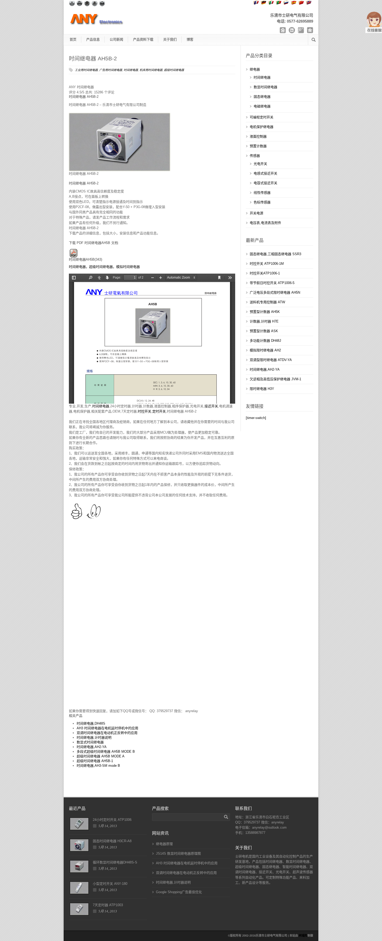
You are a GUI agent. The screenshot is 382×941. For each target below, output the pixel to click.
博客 (190, 39)
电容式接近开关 (265, 183)
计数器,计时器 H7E (264, 321)
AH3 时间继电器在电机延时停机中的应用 (107, 728)
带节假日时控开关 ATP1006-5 (272, 283)
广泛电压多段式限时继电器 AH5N (275, 292)
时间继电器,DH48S (91, 723)
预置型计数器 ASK (264, 331)
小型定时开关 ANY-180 (110, 884)
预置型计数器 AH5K (265, 312)
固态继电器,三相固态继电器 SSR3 (275, 254)
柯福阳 (303, 935)
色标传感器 (262, 202)
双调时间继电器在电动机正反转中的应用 (107, 733)
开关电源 (256, 213)
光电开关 (260, 164)
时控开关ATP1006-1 (265, 273)
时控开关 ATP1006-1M (267, 264)
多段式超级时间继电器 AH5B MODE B (106, 751)
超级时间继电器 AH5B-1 (95, 761)
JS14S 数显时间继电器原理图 (178, 853)
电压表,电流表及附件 (265, 223)
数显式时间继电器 (90, 742)
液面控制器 (258, 136)
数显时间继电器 (265, 87)
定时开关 (159, 411)
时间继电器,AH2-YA (92, 747)
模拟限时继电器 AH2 (265, 350)
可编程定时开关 (261, 117)
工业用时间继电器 (86, 70)
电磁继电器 (262, 106)
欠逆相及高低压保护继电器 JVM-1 (275, 379)
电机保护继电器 (261, 127)
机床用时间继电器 (151, 70)
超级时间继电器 (174, 70)
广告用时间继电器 (110, 70)
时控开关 (144, 411)
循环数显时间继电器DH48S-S (115, 862)
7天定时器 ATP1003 (108, 905)
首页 (73, 39)
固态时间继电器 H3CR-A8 (112, 841)
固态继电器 (262, 97)
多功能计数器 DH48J (265, 341)
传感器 (255, 156)
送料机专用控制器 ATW (267, 302)
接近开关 (211, 406)
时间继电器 (131, 70)
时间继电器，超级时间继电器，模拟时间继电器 (104, 267)
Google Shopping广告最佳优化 (179, 892)
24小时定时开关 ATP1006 (112, 820)
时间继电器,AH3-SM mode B (98, 766)
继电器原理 (164, 844)
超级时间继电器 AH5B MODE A (100, 756)
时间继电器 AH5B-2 (93, 58)
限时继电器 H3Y (262, 389)
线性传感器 (262, 193)
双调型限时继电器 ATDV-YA (271, 360)
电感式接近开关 (265, 173)
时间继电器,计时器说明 (94, 737)
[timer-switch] (256, 418)
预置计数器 (258, 146)
